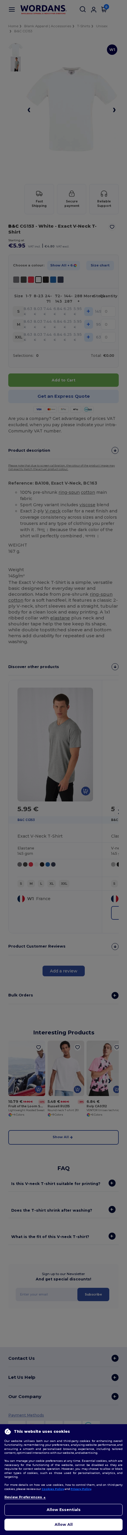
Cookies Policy (53, 1489)
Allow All (64, 1524)
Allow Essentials (64, 1509)
